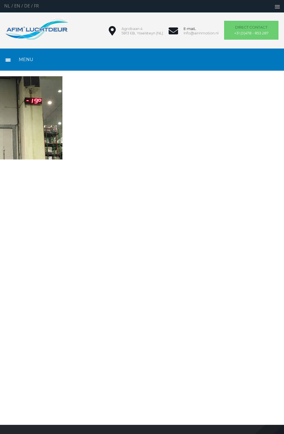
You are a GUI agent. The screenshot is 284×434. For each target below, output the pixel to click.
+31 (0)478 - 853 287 (251, 30)
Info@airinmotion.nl (201, 33)
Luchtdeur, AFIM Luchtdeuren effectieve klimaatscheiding (37, 29)
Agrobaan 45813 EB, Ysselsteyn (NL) (142, 30)
